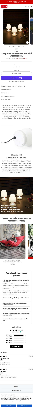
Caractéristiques (5, 89)
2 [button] (11, 46)
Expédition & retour (6, 99)
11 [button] (22, 46)
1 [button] (9, 46)
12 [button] (23, 46)
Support (16, 386)
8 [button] (18, 46)
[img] (3, 356)
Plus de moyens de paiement (16, 81)
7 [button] (17, 46)
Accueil (16, 48)
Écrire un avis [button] (16, 346)
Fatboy (16, 51)
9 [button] (19, 46)
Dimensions (4, 93)
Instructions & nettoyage (7, 96)
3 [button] (12, 46)
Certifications (15, 390)
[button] (16, 287)
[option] (16, 2)
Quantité (16, 64)
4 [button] (13, 46)
